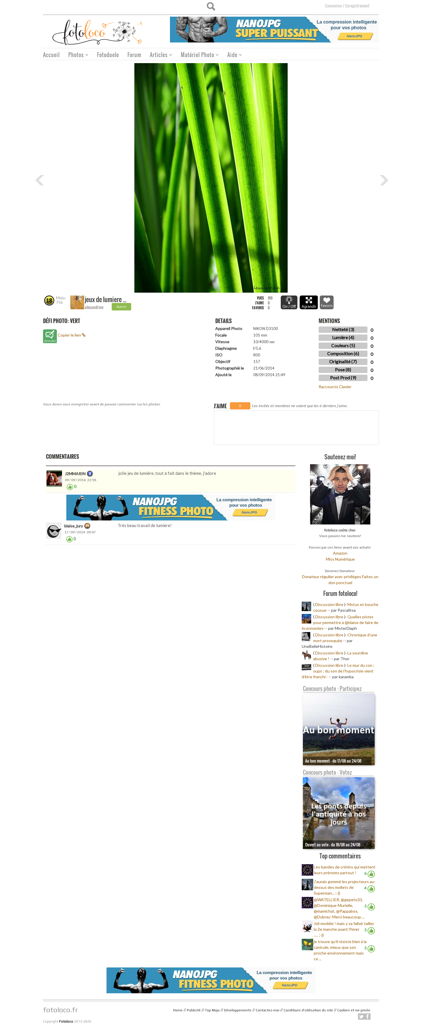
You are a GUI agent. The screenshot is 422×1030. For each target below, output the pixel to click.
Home (178, 1010)
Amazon (340, 553)
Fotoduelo (108, 55)
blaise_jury (73, 525)
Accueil (51, 55)
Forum (134, 55)
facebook (367, 1016)
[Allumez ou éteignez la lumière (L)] (289, 302)
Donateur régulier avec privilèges (331, 576)
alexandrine (94, 307)
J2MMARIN (75, 473)
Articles (157, 55)
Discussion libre (329, 604)
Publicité (194, 1010)
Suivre (121, 306)
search (211, 6)
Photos (74, 55)
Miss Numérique (340, 559)
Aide (230, 55)
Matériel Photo (195, 55)
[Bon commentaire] (70, 486)
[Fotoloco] (98, 32)
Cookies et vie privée (353, 1010)
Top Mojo (212, 1010)
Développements (237, 1010)
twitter (361, 1016)
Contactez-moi (267, 1010)
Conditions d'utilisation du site (308, 1010)
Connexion (333, 6)
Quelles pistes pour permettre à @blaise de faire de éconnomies (340, 622)
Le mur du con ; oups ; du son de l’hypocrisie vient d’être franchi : (338, 671)
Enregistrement (357, 6)
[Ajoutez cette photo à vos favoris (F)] (327, 302)
